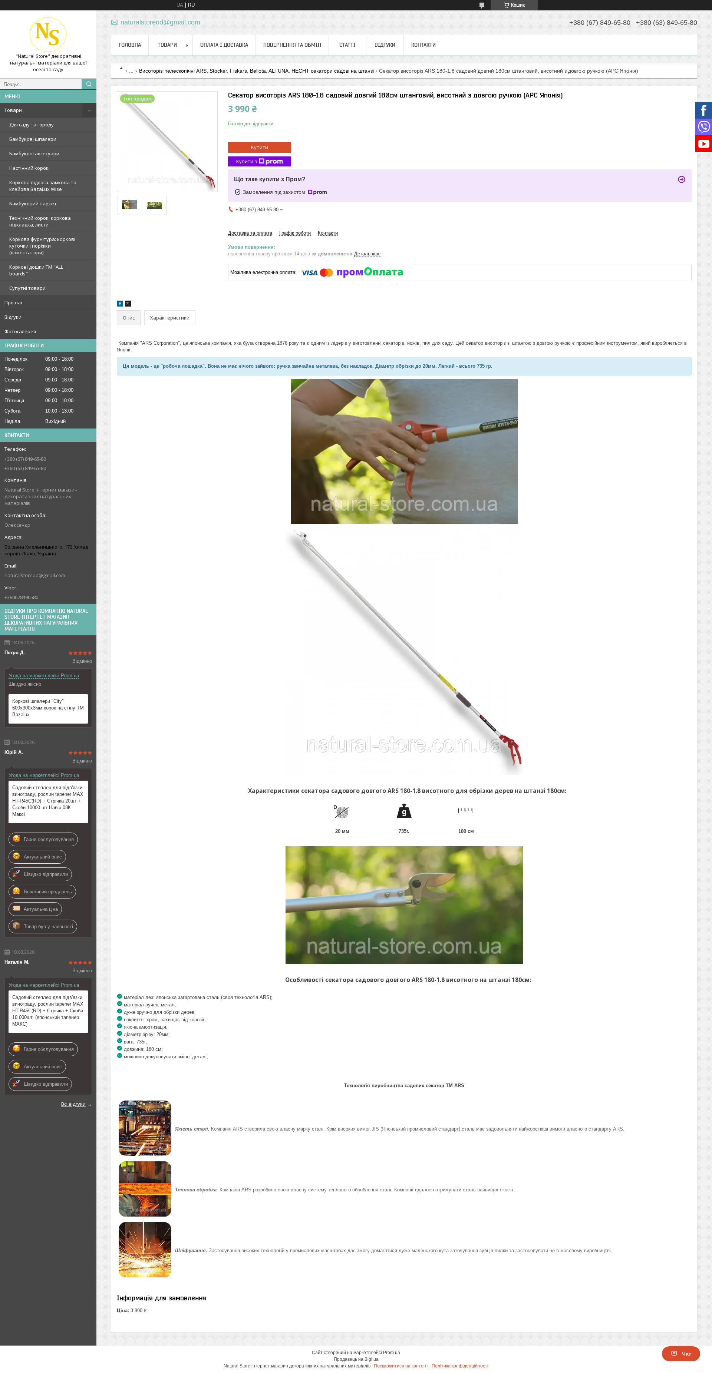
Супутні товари (27, 288)
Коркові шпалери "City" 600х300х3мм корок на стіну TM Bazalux (48, 707)
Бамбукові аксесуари (34, 153)
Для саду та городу (31, 124)
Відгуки (13, 317)
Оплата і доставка (224, 45)
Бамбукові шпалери (32, 139)
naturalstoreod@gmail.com (34, 575)
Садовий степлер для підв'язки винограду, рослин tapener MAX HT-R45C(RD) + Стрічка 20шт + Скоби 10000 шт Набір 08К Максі (47, 801)
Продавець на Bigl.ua (356, 1359)
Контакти (423, 45)
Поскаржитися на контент (401, 1366)
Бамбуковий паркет (33, 203)
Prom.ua (391, 1352)
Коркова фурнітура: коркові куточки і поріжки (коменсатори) (42, 246)
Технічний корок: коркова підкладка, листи (40, 221)
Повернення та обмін (292, 45)
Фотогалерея (20, 331)
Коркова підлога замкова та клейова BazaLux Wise (42, 185)
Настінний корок (29, 168)
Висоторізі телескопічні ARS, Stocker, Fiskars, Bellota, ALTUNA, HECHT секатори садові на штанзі (256, 71)
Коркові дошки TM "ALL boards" (36, 270)
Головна (130, 45)
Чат (686, 1354)
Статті (347, 45)
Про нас (13, 302)
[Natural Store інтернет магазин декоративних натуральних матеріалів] (48, 34)
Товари (13, 110)
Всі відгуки (73, 1104)
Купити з (246, 161)
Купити (259, 147)
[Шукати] (89, 84)
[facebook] (120, 305)
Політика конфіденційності (460, 1366)
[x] (128, 305)
